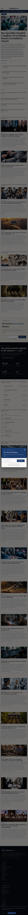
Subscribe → (20, 460)
